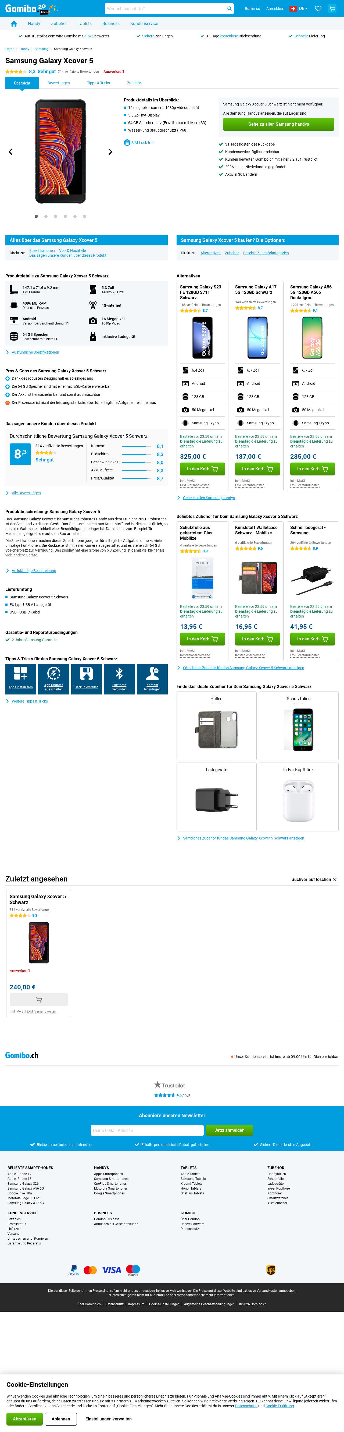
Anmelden (274, 8)
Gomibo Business (106, 1219)
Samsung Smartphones (111, 1179)
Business (111, 23)
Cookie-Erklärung (280, 1406)
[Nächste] (110, 151)
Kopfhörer (274, 1193)
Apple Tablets (190, 1174)
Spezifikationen (42, 250)
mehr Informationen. (220, 1295)
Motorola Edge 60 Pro (23, 1198)
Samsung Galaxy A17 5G (26, 1203)
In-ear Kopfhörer (279, 1188)
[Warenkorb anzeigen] (332, 8)
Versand (14, 1234)
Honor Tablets (191, 1188)
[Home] (14, 23)
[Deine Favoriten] (318, 8)
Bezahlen (14, 1219)
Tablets (85, 23)
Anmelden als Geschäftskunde (116, 1224)
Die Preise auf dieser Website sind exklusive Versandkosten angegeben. (244, 1291)
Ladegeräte (275, 1184)
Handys (101, 1168)
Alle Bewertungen (26, 493)
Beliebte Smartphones (30, 1168)
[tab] (36, 216)
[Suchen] (229, 8)
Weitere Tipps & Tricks (30, 701)
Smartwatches (277, 1198)
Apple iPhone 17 (19, 1174)
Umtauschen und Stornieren (28, 1238)
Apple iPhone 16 (19, 1179)
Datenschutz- (246, 1406)
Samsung (42, 49)
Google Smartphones (109, 1193)
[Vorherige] (10, 151)
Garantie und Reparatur (24, 1243)
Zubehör (59, 23)
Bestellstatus (17, 1224)
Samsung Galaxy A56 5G (26, 1188)
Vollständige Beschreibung (34, 571)
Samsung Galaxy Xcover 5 (73, 49)
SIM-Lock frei (142, 142)
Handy (34, 23)
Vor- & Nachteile (72, 250)
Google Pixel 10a (20, 1193)
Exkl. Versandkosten (194, 485)
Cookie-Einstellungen (164, 1304)
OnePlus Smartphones (110, 1184)
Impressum (136, 1304)
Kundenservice (144, 23)
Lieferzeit (14, 1229)
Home (9, 49)
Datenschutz (190, 1229)
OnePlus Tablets (192, 1193)
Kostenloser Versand (195, 655)
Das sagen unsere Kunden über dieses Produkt (67, 255)
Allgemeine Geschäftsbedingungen (209, 1304)
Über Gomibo (190, 1219)
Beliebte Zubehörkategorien (266, 253)
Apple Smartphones (108, 1174)
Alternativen (210, 253)
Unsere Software (192, 1224)
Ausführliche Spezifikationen (35, 352)
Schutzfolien (276, 1179)
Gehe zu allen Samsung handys (209, 498)
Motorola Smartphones (111, 1188)
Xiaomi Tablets (191, 1184)
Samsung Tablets (193, 1179)
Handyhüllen (276, 1174)
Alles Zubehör (277, 1203)
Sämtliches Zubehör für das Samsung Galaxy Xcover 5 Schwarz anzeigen (243, 668)
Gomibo (188, 1213)
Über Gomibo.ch (89, 1304)
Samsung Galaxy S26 (23, 1184)
